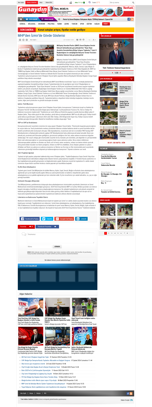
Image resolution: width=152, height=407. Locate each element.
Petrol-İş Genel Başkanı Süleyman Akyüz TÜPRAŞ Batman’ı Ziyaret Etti (88, 19)
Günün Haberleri (31, 2)
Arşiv (41, 2)
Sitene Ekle (49, 2)
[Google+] (27, 40)
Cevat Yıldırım (108, 164)
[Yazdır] (84, 40)
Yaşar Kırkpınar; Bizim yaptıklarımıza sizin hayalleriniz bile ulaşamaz (43, 387)
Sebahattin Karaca (109, 156)
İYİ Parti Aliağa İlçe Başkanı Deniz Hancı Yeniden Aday (39, 377)
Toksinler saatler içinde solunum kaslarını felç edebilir (116, 69)
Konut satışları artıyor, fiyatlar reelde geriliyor (61, 29)
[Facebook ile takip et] (129, 19)
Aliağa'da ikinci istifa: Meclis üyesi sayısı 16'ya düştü (39, 380)
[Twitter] (23, 40)
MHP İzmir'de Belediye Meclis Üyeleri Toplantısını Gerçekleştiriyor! (43, 384)
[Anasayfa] (21, 19)
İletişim (38, 393)
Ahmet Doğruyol (111, 174)
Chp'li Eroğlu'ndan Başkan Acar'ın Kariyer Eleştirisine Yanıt (40, 367)
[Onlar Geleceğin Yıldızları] (125, 210)
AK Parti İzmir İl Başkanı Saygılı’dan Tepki (35, 357)
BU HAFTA (116, 143)
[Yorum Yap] (77, 40)
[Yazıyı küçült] (89, 40)
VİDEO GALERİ (105, 200)
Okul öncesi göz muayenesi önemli (33, 364)
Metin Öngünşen (106, 182)
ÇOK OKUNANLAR (106, 79)
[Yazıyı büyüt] (94, 40)
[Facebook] (20, 40)
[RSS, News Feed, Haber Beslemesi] (132, 19)
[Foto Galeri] (32, 19)
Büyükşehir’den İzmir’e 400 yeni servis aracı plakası (125, 90)
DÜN (123, 143)
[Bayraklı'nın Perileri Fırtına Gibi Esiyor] (125, 223)
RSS (45, 393)
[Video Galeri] (47, 19)
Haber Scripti (125, 400)
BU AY (110, 143)
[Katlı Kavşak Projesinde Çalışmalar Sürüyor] (108, 210)
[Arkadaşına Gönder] (80, 40)
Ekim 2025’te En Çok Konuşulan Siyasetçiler (36, 370)
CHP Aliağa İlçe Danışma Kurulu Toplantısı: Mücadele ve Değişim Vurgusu (45, 360)
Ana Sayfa (21, 2)
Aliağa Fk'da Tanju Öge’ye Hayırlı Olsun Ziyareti (124, 104)
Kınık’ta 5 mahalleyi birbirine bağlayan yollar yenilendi (125, 119)
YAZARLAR (103, 149)
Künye (31, 393)
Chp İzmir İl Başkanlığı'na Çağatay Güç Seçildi (36, 374)
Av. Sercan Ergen (111, 191)
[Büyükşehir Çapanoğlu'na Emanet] (108, 223)
